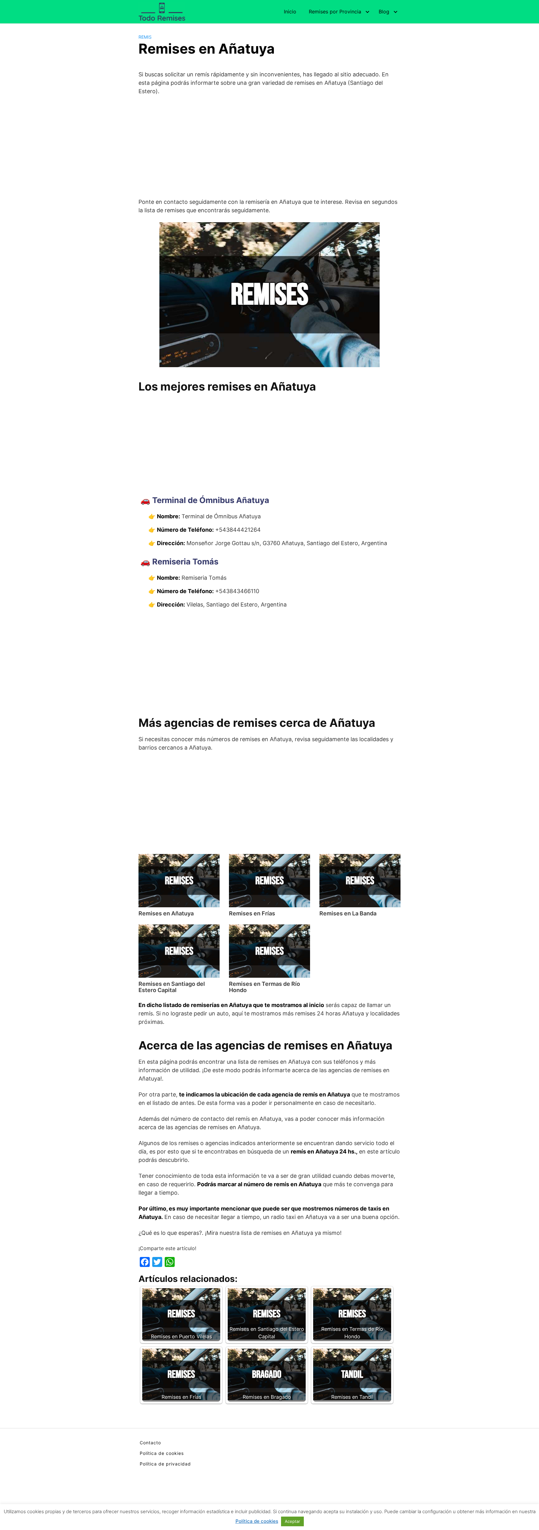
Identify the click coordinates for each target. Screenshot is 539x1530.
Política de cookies (162, 1453)
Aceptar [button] (292, 1521)
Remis (145, 37)
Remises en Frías (252, 913)
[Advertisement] (269, 146)
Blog (384, 11)
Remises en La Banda (347, 913)
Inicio (290, 11)
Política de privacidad (165, 1463)
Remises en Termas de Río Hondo (264, 987)
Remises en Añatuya (166, 913)
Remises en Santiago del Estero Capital (171, 987)
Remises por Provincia (335, 11)
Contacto (150, 1442)
